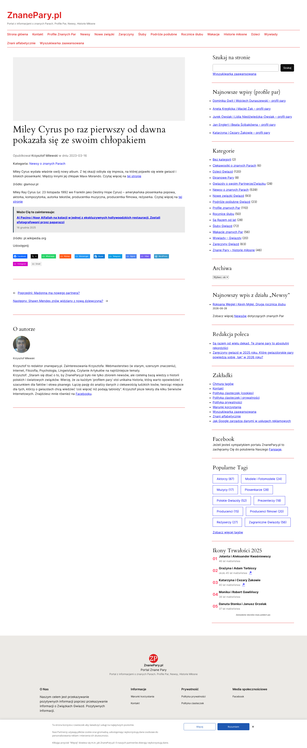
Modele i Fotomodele (263, 479)
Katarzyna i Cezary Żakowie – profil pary (241, 132)
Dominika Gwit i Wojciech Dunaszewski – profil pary (249, 100)
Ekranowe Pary (223, 177)
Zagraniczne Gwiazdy (268, 522)
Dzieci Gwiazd (223, 171)
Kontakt (218, 388)
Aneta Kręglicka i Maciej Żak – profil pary (242, 108)
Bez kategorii (222, 159)
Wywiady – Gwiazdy (227, 238)
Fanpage (275, 449)
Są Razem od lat (224, 220)
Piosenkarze (257, 490)
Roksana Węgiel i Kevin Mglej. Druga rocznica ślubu (249, 304)
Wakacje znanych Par (228, 232)
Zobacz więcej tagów (228, 532)
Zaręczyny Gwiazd (226, 244)
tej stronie (134, 176)
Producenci (228, 511)
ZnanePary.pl (34, 15)
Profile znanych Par (226, 208)
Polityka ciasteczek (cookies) (233, 393)
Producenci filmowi (267, 511)
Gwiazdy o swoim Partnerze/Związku (239, 183)
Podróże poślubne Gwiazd (231, 202)
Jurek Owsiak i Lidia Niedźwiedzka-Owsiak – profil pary (252, 116)
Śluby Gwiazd (222, 226)
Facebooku (83, 394)
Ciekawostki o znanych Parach (234, 165)
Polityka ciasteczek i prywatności (236, 397)
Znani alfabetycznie (227, 416)
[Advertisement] (103, 91)
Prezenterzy (269, 500)
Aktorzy (225, 479)
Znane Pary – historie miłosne (234, 250)
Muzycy (225, 490)
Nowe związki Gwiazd (228, 196)
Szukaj (287, 67)
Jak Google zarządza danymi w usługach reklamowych (252, 421)
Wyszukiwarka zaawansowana (234, 74)
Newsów (240, 316)
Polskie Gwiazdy (232, 500)
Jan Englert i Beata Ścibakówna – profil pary (244, 124)
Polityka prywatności (227, 402)
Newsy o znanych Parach (47, 163)
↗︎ (250, 573)
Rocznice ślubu (223, 214)
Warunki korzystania (227, 407)
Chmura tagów (223, 384)
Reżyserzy (227, 522)
